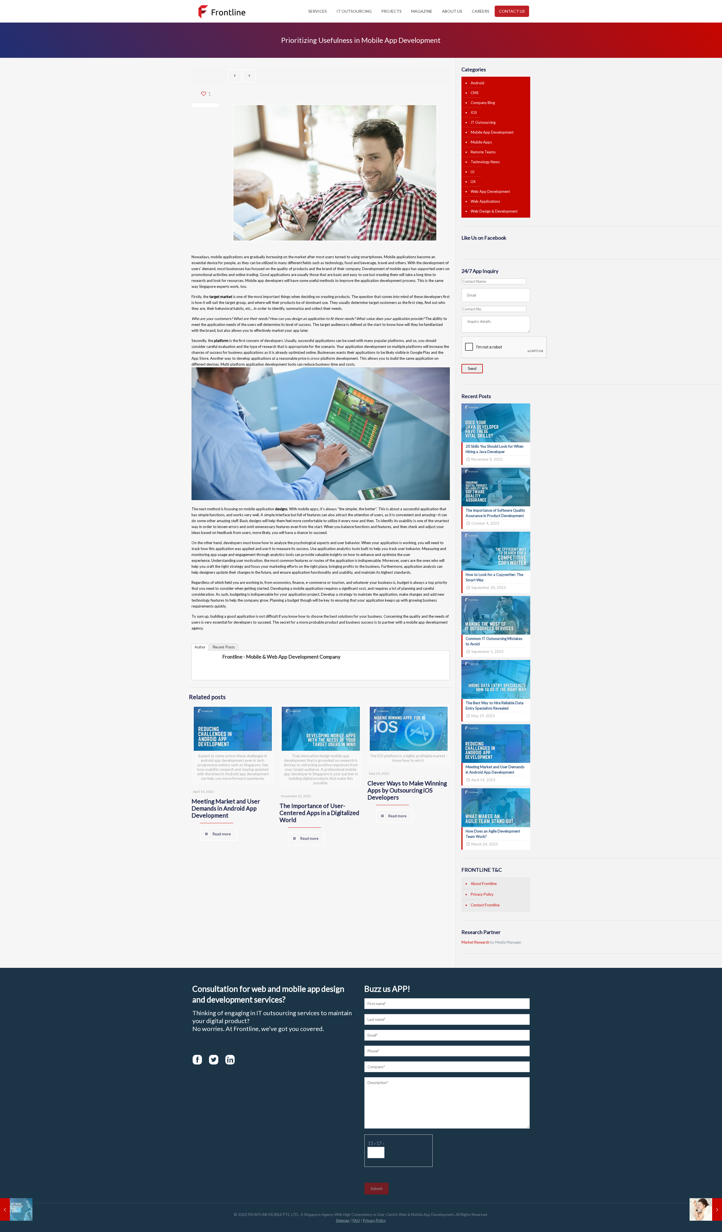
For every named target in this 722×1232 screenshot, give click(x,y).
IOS (474, 112)
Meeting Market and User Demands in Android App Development (225, 808)
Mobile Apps (481, 142)
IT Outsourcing (483, 122)
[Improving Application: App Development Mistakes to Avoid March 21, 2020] (16, 1209)
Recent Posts (224, 647)
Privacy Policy (482, 894)
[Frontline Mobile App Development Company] (221, 11)
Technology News (485, 162)
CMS (475, 92)
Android (477, 83)
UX (473, 181)
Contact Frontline (485, 905)
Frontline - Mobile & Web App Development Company (281, 656)
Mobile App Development (492, 132)
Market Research (475, 942)
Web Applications (485, 201)
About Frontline (484, 883)
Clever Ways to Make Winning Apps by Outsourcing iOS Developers (407, 790)
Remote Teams (483, 152)
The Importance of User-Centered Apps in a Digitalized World (319, 812)
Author (200, 647)
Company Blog (483, 102)
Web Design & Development (494, 211)
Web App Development (490, 191)
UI (472, 171)
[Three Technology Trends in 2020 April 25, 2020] (706, 1209)
